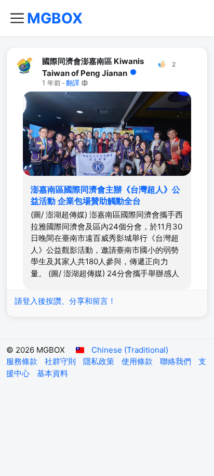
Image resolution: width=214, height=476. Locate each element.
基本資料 (52, 373)
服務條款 (22, 361)
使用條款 (138, 361)
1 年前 (51, 83)
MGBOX (55, 18)
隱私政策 (99, 361)
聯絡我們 (176, 361)
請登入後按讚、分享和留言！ (65, 301)
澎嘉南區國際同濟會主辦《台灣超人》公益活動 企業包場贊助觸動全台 (105, 195)
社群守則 (61, 361)
